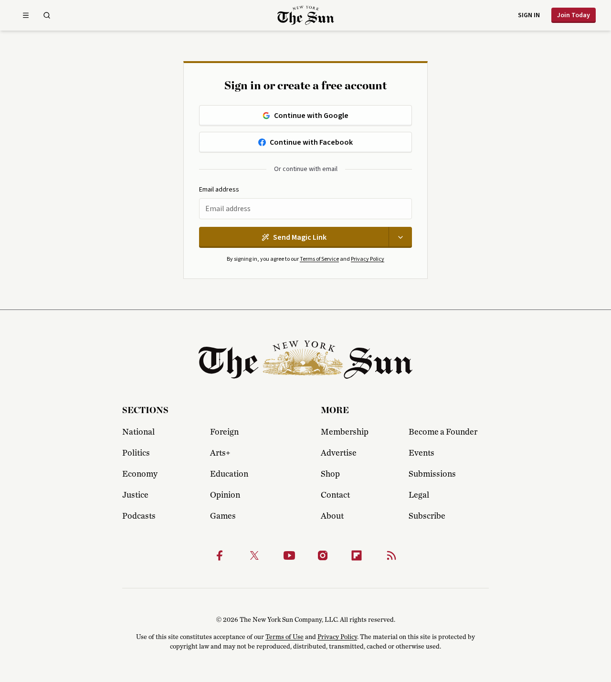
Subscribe (427, 516)
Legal (419, 495)
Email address (219, 189)
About (332, 516)
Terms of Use (284, 637)
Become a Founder (443, 432)
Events (421, 453)
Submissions (432, 474)
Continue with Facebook (311, 142)
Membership (345, 432)
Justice (135, 495)
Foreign (224, 432)
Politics (136, 453)
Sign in (529, 15)
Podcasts (139, 516)
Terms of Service (319, 259)
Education (229, 474)
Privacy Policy (367, 259)
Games (223, 516)
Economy (140, 474)
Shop (330, 474)
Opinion (225, 495)
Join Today (573, 15)
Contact (335, 495)
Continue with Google (311, 115)
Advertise (339, 453)
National (138, 432)
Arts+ (220, 453)
